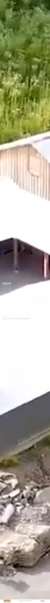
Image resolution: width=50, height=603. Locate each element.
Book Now (7, 600)
